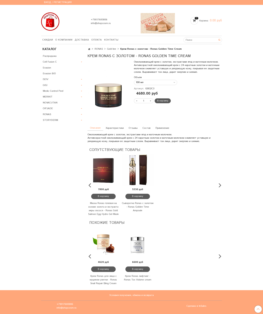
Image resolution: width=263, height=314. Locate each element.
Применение (162, 128)
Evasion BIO (49, 73)
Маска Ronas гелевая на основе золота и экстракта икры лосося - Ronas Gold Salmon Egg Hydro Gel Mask (103, 208)
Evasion (47, 68)
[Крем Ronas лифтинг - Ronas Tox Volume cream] (138, 243)
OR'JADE (48, 108)
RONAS (99, 49)
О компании (63, 40)
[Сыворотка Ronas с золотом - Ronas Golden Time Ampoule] (138, 170)
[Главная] (89, 49)
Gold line (111, 49)
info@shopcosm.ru (101, 23)
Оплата (96, 40)
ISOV (45, 79)
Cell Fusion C (50, 62)
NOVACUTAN (50, 102)
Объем (138, 77)
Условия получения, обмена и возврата (131, 295)
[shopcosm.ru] (50, 20)
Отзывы (133, 128)
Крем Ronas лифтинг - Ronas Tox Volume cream (137, 278)
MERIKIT (48, 97)
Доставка (82, 40)
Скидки (47, 40)
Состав (146, 128)
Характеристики (115, 128)
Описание (95, 128)
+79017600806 (99, 19)
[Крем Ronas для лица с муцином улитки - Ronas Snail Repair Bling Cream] (103, 243)
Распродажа (49, 56)
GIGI (45, 85)
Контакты (111, 40)
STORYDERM (50, 120)
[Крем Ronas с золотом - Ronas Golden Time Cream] (108, 90)
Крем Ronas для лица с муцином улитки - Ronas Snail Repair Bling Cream (103, 279)
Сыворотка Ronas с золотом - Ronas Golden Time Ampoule (137, 206)
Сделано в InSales (196, 306)
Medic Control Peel (53, 91)
